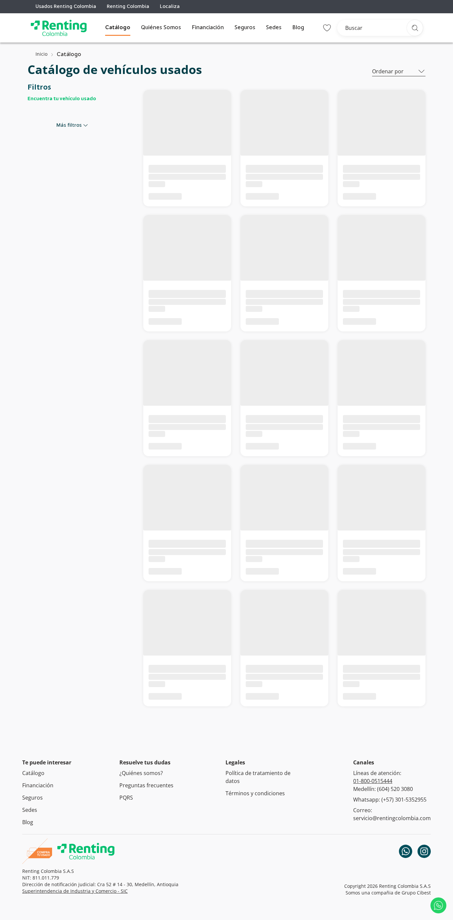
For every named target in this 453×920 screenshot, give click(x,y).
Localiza (170, 6)
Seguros (244, 28)
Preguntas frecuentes (146, 785)
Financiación (208, 28)
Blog (298, 28)
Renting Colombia (128, 6)
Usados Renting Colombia (65, 6)
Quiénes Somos (161, 28)
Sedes (274, 28)
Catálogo (117, 28)
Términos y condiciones (255, 793)
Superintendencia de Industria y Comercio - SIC (75, 891)
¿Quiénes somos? (141, 773)
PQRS (126, 797)
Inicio (41, 54)
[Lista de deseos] (327, 28)
